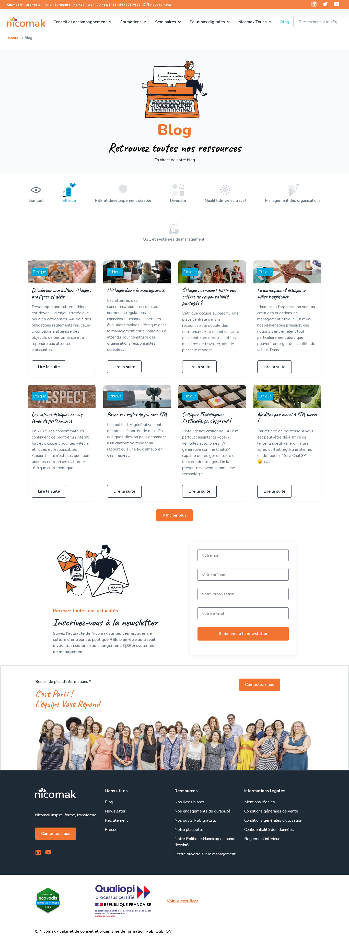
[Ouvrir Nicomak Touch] (270, 22)
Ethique (69, 200)
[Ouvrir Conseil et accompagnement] (110, 22)
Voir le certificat (182, 901)
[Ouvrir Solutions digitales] (228, 22)
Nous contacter (161, 5)
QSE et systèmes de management (173, 239)
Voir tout (36, 200)
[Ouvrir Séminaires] (179, 22)
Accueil (14, 37)
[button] (174, 515)
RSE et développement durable (123, 200)
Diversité (178, 200)
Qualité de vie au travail (225, 200)
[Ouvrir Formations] (145, 22)
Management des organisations (293, 200)
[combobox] (317, 22)
